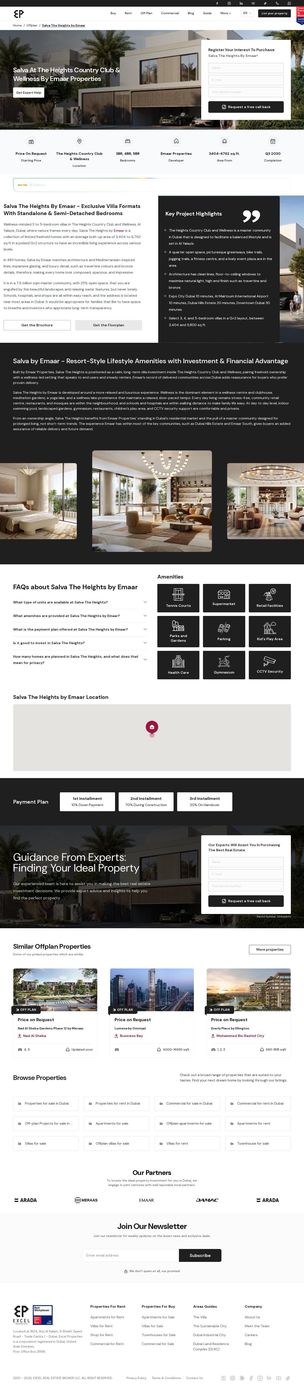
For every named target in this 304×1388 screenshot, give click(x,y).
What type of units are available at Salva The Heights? (60, 602)
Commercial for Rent (107, 1344)
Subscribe (200, 1255)
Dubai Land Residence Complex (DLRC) (211, 1347)
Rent (128, 13)
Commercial (170, 13)
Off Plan (146, 13)
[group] (25, 1200)
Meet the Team (257, 1326)
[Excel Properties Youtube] (279, 1378)
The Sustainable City (210, 1326)
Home (19, 25)
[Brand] (19, 13)
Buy (113, 13)
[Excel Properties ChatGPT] (232, 1378)
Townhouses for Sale (159, 1335)
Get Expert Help (28, 93)
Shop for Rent (101, 1335)
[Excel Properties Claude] (242, 1378)
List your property (274, 13)
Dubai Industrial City (209, 1335)
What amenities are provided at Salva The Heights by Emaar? (66, 615)
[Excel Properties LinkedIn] (269, 1378)
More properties (270, 949)
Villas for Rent (101, 1326)
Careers (251, 1335)
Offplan (33, 25)
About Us (252, 1317)
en (245, 13)
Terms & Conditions (166, 1378)
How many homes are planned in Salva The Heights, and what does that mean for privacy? (75, 659)
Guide (207, 13)
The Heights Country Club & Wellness (79, 156)
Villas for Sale (152, 1326)
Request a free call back (249, 107)
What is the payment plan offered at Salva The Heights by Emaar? (70, 629)
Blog (191, 13)
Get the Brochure (37, 325)
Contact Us (194, 1378)
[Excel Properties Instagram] (260, 1378)
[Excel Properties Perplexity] (223, 1378)
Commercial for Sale (158, 1344)
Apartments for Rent (107, 1317)
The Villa (200, 1317)
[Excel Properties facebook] (251, 1378)
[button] (152, 729)
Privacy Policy (136, 1378)
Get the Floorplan (108, 325)
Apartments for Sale (158, 1317)
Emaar (119, 230)
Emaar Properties (176, 153)
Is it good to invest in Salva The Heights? (49, 643)
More (224, 13)
